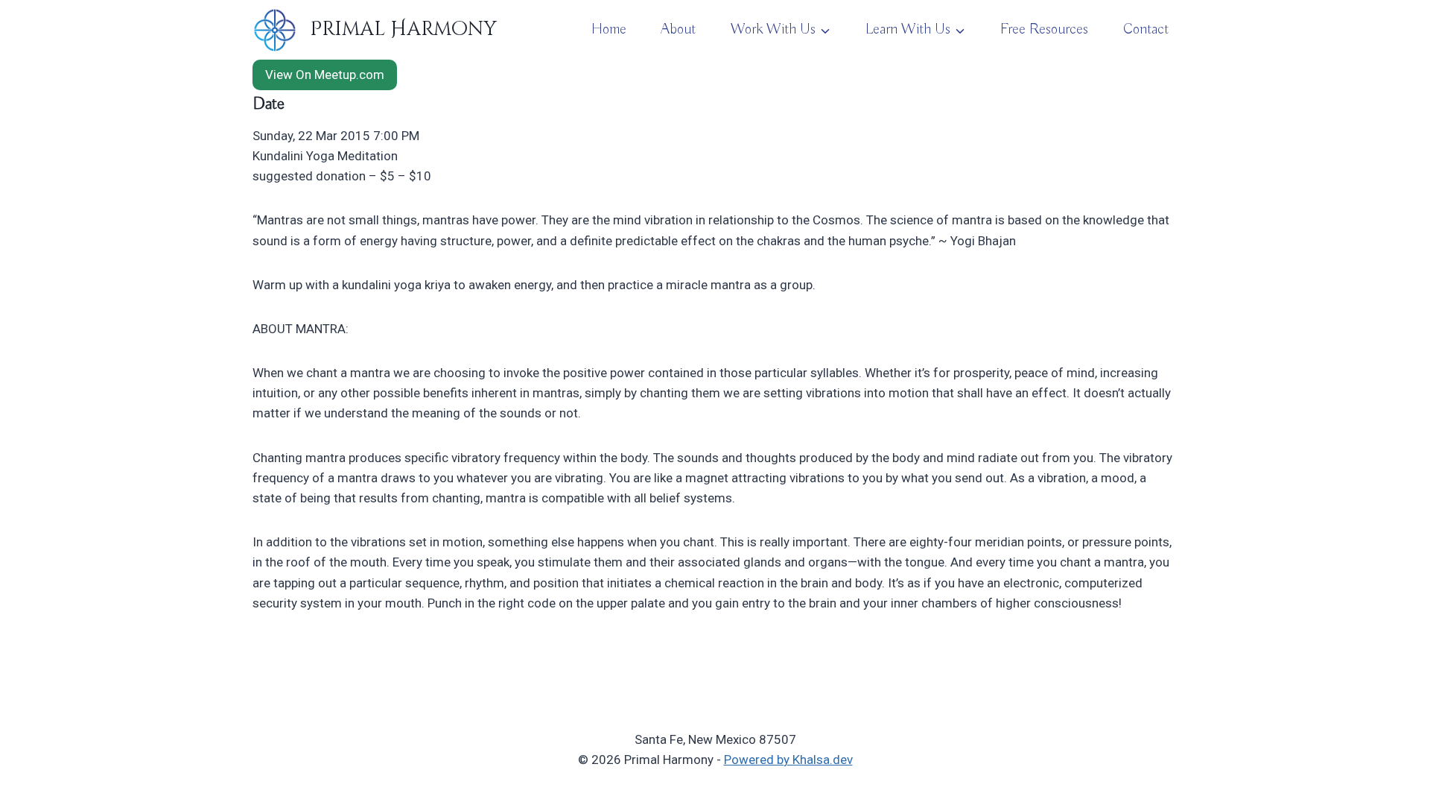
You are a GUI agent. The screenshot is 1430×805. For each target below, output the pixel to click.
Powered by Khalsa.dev (788, 759)
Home (608, 29)
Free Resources (1044, 29)
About (678, 29)
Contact (1146, 29)
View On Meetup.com (324, 74)
